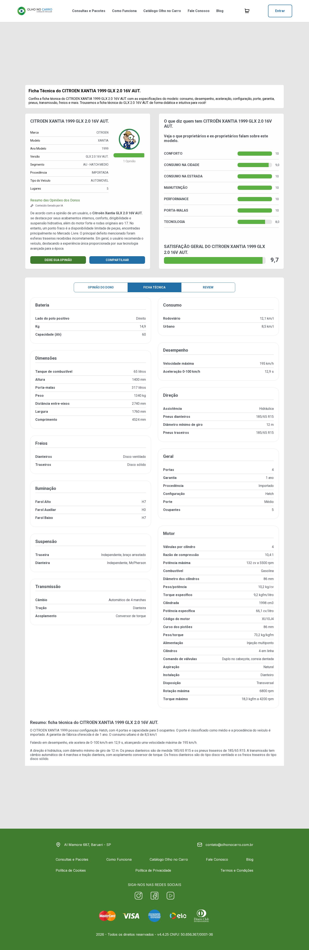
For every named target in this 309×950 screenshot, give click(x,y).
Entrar (280, 11)
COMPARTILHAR (117, 260)
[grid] (154, 506)
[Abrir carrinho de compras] (247, 11)
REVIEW (208, 287)
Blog (219, 11)
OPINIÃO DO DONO (101, 287)
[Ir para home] (35, 11)
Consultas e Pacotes (88, 11)
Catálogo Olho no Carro (162, 11)
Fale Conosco (199, 11)
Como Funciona (124, 11)
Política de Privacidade (153, 870)
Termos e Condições (237, 870)
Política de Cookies (71, 870)
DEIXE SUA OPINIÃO (58, 260)
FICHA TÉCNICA (154, 287)
